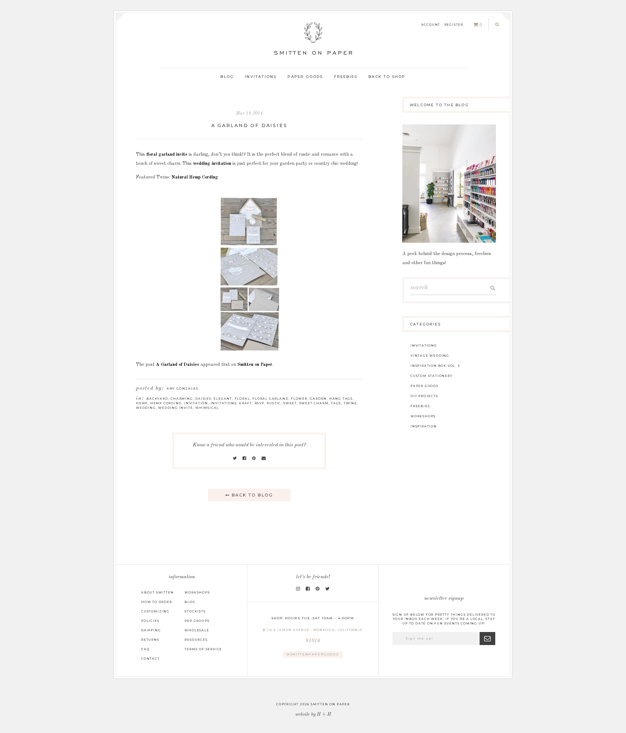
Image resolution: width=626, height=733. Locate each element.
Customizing (155, 611)
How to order (156, 601)
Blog (227, 76)
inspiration (423, 426)
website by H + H (313, 714)
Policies (150, 620)
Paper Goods (305, 76)
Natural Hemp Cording (194, 177)
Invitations (260, 76)
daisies (203, 398)
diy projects (424, 396)
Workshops (197, 592)
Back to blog (251, 495)
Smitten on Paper (254, 364)
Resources (196, 639)
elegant (223, 398)
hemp (142, 403)
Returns (150, 639)
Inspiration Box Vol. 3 (435, 365)
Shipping (151, 630)
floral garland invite (166, 154)
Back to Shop (386, 76)
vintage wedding (429, 355)
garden (318, 398)
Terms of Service (203, 649)
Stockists (195, 611)
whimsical (207, 408)
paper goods (424, 386)
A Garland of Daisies (249, 125)
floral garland (270, 398)
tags (336, 403)
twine (350, 403)
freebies (420, 406)
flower (299, 398)
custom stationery (431, 376)
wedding (146, 408)
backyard (157, 398)
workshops (423, 416)
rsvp (259, 403)
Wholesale (197, 630)
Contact (150, 658)
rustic (274, 403)
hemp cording (166, 403)
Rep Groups (197, 620)
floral (242, 398)
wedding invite (175, 408)
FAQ (145, 649)
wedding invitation (212, 163)
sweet (290, 403)
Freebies (346, 76)
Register (453, 24)
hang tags (341, 398)
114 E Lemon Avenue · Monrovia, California (314, 635)
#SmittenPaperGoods (313, 654)
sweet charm (314, 403)
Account (430, 24)
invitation (196, 403)
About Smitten (157, 592)
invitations (224, 403)
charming (182, 398)
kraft (245, 403)
